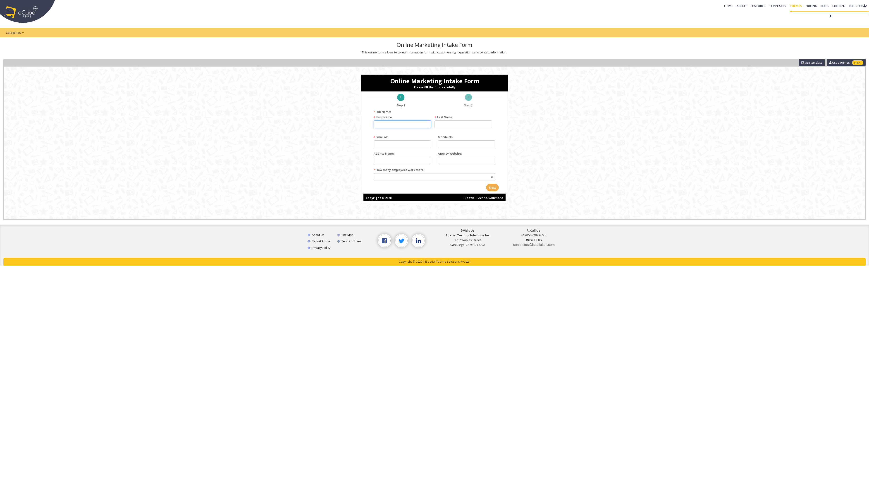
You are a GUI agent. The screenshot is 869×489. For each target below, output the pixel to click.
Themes (796, 6)
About (742, 6)
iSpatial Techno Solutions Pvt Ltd (447, 261)
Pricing (811, 6)
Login (837, 6)
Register (856, 6)
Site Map (347, 235)
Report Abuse (321, 241)
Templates (777, 6)
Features (758, 6)
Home (729, 6)
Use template (813, 63)
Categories (13, 33)
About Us (317, 235)
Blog (825, 6)
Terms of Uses (351, 241)
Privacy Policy (320, 248)
